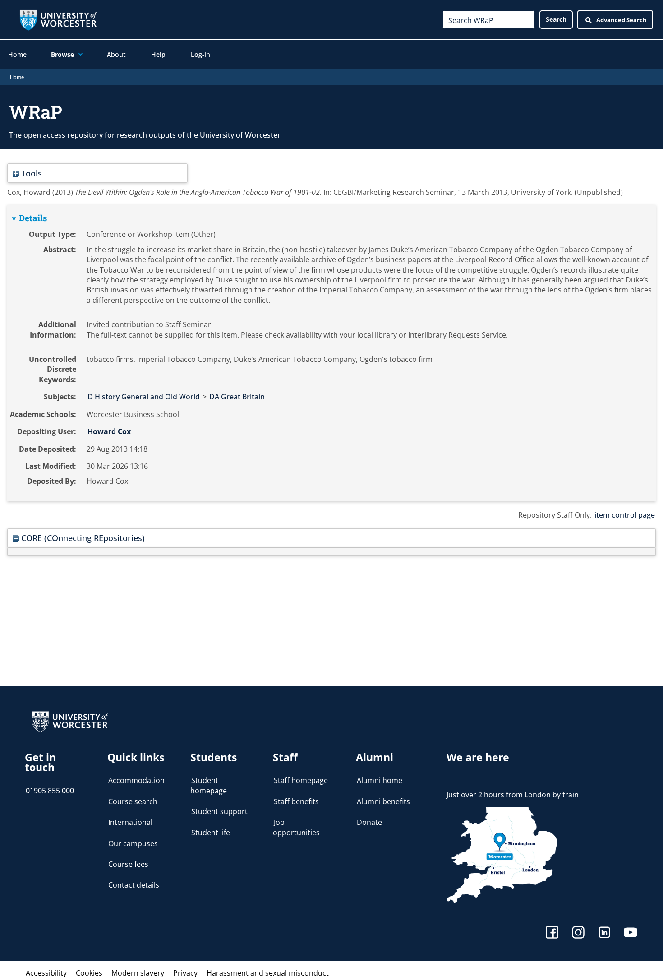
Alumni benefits (383, 801)
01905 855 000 (50, 791)
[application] (78, 54)
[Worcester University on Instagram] (578, 933)
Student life (210, 833)
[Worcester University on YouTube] (630, 933)
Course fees (128, 864)
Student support (219, 811)
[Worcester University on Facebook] (552, 933)
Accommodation (136, 780)
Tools (30, 173)
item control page (624, 515)
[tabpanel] (331, 353)
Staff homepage (301, 780)
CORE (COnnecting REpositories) (82, 537)
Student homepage (208, 785)
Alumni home (379, 780)
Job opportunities (296, 827)
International (130, 822)
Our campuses (133, 843)
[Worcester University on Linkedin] (604, 933)
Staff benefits (296, 801)
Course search (132, 801)
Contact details (133, 885)
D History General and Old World (143, 397)
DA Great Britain (237, 397)
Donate (369, 822)
